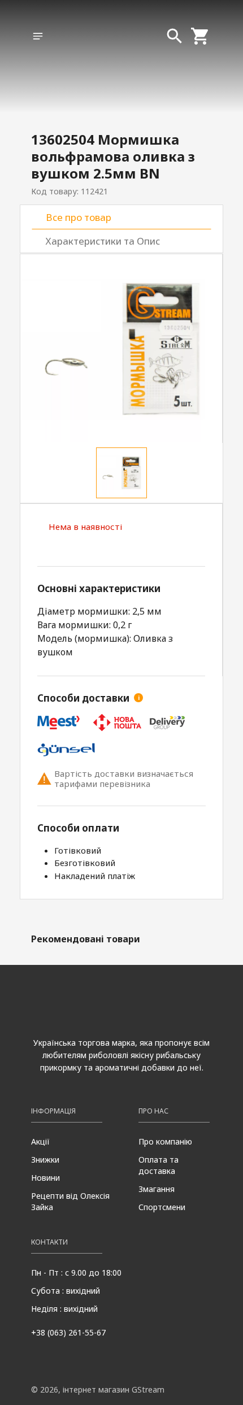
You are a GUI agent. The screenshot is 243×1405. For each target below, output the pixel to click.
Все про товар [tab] (78, 217)
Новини (45, 1177)
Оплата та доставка (158, 1165)
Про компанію (165, 1141)
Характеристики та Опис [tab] (103, 240)
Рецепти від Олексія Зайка (70, 1201)
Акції (40, 1141)
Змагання (156, 1189)
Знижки (45, 1159)
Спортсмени (161, 1207)
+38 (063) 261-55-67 (68, 1332)
